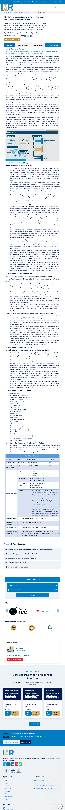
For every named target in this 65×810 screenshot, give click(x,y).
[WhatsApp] (20, 764)
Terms (7, 799)
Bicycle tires (9, 56)
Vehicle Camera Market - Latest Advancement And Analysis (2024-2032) (12, 693)
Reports (34, 12)
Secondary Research (41, 783)
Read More (7, 713)
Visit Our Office (58, 1)
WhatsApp (27, 655)
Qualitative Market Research (43, 788)
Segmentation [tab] (38, 45)
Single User (34, 585)
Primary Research (40, 780)
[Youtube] (16, 764)
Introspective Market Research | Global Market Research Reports (17, 12)
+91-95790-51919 (26, 1)
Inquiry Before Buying (14, 659)
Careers (7, 786)
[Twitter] (5, 764)
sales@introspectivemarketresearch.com (43, 1)
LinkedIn (11, 655)
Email (18, 655)
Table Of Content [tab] (23, 45)
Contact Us (8, 791)
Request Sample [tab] (53, 45)
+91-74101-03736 (16, 1)
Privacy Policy (9, 794)
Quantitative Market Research (44, 786)
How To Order (9, 788)
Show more (34, 724)
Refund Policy (9, 796)
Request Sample (14, 713)
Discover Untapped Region (12, 39)
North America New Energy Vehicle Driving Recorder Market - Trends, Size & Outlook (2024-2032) (52, 695)
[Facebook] (8, 764)
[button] (7, 610)
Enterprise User (34, 590)
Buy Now (32, 595)
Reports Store (9, 783)
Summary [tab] (9, 45)
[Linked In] (12, 764)
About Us (7, 780)
